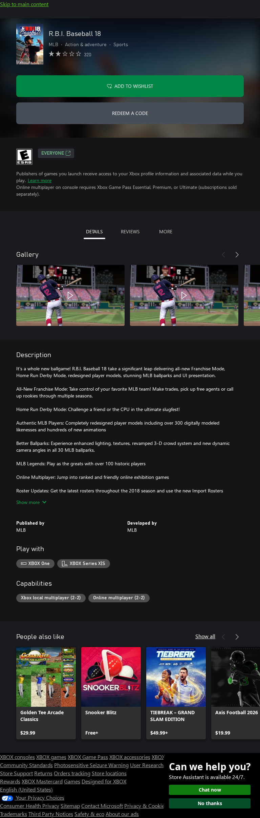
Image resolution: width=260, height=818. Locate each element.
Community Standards (26, 764)
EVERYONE (52, 153)
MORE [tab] (165, 231)
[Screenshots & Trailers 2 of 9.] (184, 295)
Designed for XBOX (104, 781)
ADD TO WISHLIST (133, 86)
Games (72, 781)
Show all (205, 636)
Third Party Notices (50, 813)
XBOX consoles (17, 756)
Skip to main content (24, 3)
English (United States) (26, 789)
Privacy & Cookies (145, 805)
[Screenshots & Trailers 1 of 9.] (70, 295)
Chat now (210, 789)
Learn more (39, 180)
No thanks (210, 803)
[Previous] (223, 254)
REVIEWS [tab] (130, 231)
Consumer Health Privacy (29, 805)
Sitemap (70, 805)
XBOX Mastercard (42, 781)
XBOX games (51, 756)
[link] (46, 693)
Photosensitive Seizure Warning (91, 764)
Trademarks (13, 813)
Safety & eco (89, 813)
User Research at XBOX (157, 764)
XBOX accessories (129, 756)
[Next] (237, 254)
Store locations (109, 773)
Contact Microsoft (102, 805)
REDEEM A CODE (130, 113)
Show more (28, 502)
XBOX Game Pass (88, 756)
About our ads (122, 813)
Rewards (10, 781)
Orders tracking (72, 773)
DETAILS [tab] (94, 231)
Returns (43, 773)
